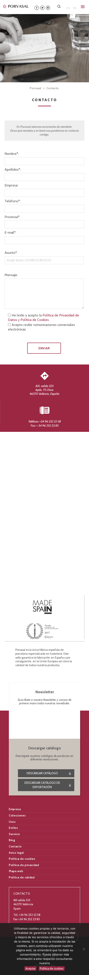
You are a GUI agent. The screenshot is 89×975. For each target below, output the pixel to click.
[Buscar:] (59, 6)
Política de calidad (22, 877)
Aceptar (30, 968)
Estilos (13, 827)
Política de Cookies (35, 320)
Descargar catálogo (42, 773)
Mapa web (16, 871)
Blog (12, 840)
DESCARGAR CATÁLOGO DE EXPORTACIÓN (42, 785)
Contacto (15, 846)
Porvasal (35, 88)
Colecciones (17, 815)
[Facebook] (37, 7)
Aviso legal (16, 852)
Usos (12, 821)
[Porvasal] (16, 6)
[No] (83, 949)
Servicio (14, 834)
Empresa (15, 809)
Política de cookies (22, 858)
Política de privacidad (24, 865)
